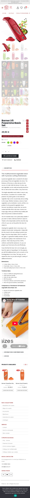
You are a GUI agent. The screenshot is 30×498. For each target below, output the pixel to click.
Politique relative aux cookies (10, 452)
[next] (26, 121)
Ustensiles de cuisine (8, 417)
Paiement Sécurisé (7, 443)
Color (3, 142)
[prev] (23, 121)
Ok (15, 495)
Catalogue (5, 420)
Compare (18, 160)
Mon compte (6, 433)
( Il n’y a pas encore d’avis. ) (14, 127)
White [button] (20, 142)
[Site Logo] (8, 8)
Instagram (11, 474)
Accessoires (6, 411)
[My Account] (18, 8)
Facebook (27, 120)
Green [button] (8, 142)
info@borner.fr (6, 466)
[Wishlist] (21, 8)
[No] (28, 492)
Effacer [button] (9, 145)
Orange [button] (11, 142)
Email (27, 131)
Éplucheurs (5, 414)
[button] (3, 7)
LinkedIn (27, 126)
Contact (5, 427)
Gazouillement (27, 123)
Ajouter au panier (11, 156)
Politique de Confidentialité (10, 449)
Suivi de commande (8, 430)
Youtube (7, 474)
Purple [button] (14, 142)
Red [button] (17, 142)
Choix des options (8, 390)
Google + (27, 129)
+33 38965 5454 (6, 464)
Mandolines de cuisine (8, 405)
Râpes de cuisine (7, 408)
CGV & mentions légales (9, 446)
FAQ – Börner (6, 440)
